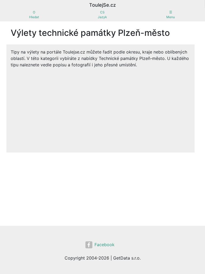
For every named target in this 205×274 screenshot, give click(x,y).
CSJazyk (102, 14)
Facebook (104, 244)
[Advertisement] (100, 108)
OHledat (34, 14)
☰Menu (170, 14)
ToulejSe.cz (102, 5)
